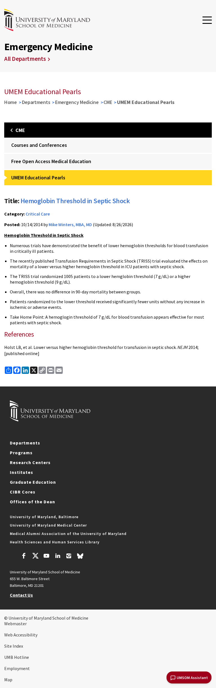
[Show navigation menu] (207, 20)
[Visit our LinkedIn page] (57, 556)
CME (108, 102)
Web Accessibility (20, 635)
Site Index (13, 646)
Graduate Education (33, 482)
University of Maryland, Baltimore (44, 516)
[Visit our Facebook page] (24, 556)
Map (8, 679)
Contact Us (21, 595)
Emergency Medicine (77, 102)
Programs (21, 452)
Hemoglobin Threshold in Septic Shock (75, 200)
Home (10, 102)
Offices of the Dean (32, 501)
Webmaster (15, 623)
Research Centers (30, 462)
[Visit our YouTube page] (46, 556)
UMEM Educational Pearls (38, 177)
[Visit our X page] (35, 556)
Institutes (21, 472)
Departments (36, 102)
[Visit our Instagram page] (68, 556)
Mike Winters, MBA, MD (70, 224)
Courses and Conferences (39, 145)
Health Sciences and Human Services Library (55, 542)
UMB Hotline (16, 657)
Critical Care (38, 214)
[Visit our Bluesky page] (80, 557)
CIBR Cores (22, 492)
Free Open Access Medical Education (51, 161)
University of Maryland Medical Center (48, 525)
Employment (17, 668)
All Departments (25, 58)
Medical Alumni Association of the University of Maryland (68, 533)
